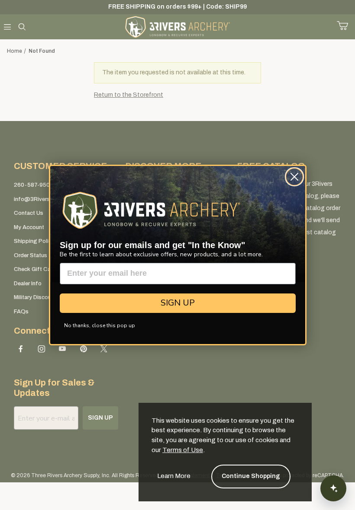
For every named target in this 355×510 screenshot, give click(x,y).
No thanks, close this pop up (99, 325)
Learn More (173, 475)
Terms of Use (182, 449)
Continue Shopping (251, 476)
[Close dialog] (294, 176)
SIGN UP (178, 303)
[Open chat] (333, 488)
